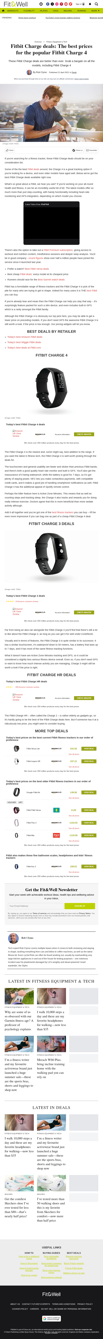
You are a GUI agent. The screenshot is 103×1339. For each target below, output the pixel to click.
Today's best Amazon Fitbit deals (24, 337)
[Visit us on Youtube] (66, 4)
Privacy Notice (85, 913)
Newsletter (93, 150)
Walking (68, 11)
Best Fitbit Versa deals (37, 269)
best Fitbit (92, 290)
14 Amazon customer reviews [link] (26, 601)
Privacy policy (85, 1304)
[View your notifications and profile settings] (90, 4)
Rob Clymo (41, 72)
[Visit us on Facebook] (47, 4)
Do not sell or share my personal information (66, 1309)
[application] (51, 223)
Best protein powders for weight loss (51, 1264)
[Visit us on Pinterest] (61, 4)
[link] (18, 434)
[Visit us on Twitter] (52, 4)
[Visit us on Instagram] (56, 4)
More (94, 11)
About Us (15, 1304)
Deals (74, 72)
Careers (34, 1309)
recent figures (36, 258)
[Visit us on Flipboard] (70, 4)
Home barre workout (27, 18)
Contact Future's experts (36, 1304)
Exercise (38, 42)
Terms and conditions (63, 1304)
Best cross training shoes (51, 1271)
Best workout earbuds (51, 1277)
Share (11, 150)
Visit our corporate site (83, 1330)
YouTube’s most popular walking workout (62, 18)
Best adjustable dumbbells (51, 1257)
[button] (51, 434)
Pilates (43, 11)
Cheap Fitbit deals (74, 1268)
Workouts (12, 11)
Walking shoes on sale (74, 1273)
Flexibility (29, 11)
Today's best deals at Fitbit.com (24, 347)
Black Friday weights (74, 1263)
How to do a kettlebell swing (29, 1257)
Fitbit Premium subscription (58, 250)
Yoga (55, 11)
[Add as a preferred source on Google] (51, 1319)
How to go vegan (29, 1275)
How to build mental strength (29, 1269)
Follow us (79, 150)
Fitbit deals (33, 169)
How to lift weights (29, 1263)
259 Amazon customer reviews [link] (27, 687)
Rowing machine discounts (74, 1257)
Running (81, 11)
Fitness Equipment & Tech (56, 42)
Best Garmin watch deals (51, 279)
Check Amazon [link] (84, 434)
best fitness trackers (62, 512)
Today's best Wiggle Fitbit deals (24, 342)
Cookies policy (20, 1309)
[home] (3, 11)
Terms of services (40, 913)
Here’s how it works (81, 79)
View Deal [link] (89, 749)
